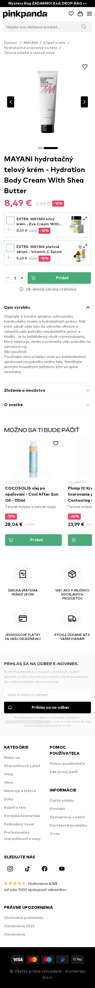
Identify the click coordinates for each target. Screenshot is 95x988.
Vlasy (9, 774)
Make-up (12, 757)
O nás (55, 834)
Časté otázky (62, 800)
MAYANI (31, 43)
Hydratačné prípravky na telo (30, 48)
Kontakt (57, 809)
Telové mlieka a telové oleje (29, 53)
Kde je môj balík (64, 772)
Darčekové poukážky (68, 825)
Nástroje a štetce (20, 791)
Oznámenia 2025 (19, 926)
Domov (13, 43)
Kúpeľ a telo (55, 43)
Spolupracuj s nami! (67, 817)
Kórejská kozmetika (22, 816)
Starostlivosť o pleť (22, 766)
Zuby (8, 799)
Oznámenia (14, 934)
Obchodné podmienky (24, 918)
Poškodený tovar (19, 824)
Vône (8, 782)
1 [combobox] (8, 230)
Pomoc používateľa (67, 764)
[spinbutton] (15, 278)
